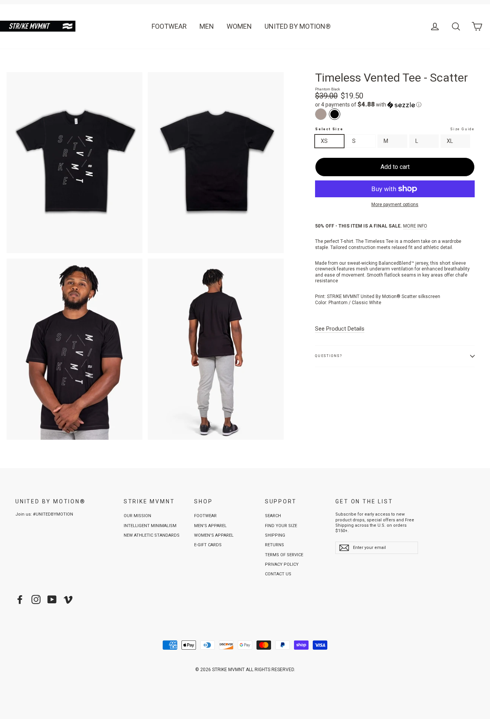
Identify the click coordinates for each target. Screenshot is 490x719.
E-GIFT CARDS (208, 544)
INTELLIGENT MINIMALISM (150, 525)
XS (324, 141)
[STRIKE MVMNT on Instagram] (36, 599)
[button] (395, 104)
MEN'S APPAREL (210, 525)
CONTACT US (278, 574)
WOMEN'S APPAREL (214, 535)
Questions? (328, 356)
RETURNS (274, 544)
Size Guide (462, 129)
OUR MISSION (137, 515)
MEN (206, 26)
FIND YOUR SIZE (281, 525)
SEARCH (273, 515)
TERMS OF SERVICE (284, 554)
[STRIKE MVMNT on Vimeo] (68, 599)
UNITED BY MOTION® (298, 26)
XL (450, 141)
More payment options (394, 204)
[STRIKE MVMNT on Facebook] (19, 599)
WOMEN (239, 26)
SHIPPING (275, 535)
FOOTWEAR (169, 26)
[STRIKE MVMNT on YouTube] (52, 599)
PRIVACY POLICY (282, 564)
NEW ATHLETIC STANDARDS (152, 535)
